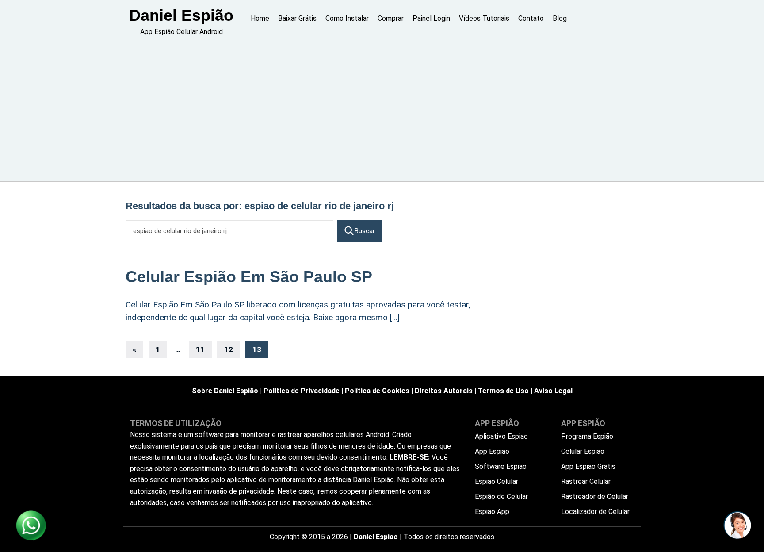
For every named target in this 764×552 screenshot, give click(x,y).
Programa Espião (587, 436)
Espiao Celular (496, 481)
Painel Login (431, 18)
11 (200, 349)
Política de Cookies (377, 391)
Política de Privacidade (302, 391)
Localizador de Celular (595, 511)
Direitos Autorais (444, 391)
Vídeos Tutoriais (484, 18)
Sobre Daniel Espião (225, 391)
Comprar (391, 18)
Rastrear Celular (586, 481)
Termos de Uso (503, 391)
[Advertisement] (382, 110)
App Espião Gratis (588, 466)
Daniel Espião (181, 15)
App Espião (492, 451)
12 (228, 349)
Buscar (365, 231)
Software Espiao (501, 466)
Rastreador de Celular (594, 496)
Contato (531, 18)
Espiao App (492, 511)
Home (260, 18)
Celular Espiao (582, 451)
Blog (560, 18)
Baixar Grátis (297, 18)
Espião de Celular (501, 496)
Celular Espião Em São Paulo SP (249, 277)
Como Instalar (347, 18)
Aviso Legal (553, 391)
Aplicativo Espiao (501, 436)
